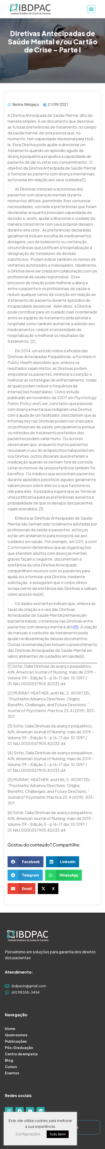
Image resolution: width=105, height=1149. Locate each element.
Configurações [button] (28, 1134)
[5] (76, 626)
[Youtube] (30, 1111)
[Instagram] (9, 1111)
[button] (25, 861)
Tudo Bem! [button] (58, 1134)
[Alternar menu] (91, 9)
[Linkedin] (40, 1111)
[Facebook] (19, 1111)
